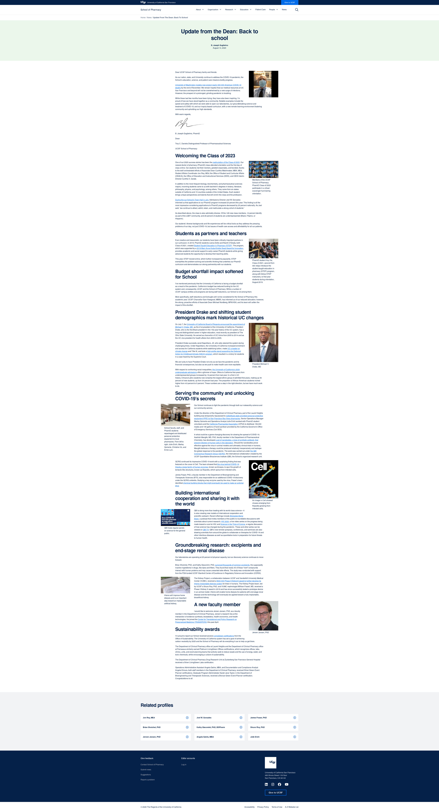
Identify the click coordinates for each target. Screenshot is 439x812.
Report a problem (148, 779)
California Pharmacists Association (224, 424)
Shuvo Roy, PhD (257, 727)
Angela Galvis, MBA (205, 736)
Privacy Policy (263, 807)
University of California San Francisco (161, 3)
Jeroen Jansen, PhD (152, 736)
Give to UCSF (291, 3)
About (198, 9)
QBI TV (206, 529)
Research (229, 9)
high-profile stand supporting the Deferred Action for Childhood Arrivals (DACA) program (208, 352)
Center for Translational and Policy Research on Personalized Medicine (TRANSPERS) (206, 620)
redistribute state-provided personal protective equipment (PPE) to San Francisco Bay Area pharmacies (228, 417)
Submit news (146, 769)
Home (143, 17)
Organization (213, 9)
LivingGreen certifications (223, 635)
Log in (183, 764)
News (284, 9)
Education (244, 9)
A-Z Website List (291, 807)
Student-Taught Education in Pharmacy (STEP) (213, 245)
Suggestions (146, 774)
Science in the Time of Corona (233, 524)
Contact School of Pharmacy (152, 764)
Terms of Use (277, 807)
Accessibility (249, 807)
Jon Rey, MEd (149, 717)
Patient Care (260, 9)
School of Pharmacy (151, 9)
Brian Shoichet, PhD (152, 727)
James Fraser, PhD (258, 717)
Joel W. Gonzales (204, 717)
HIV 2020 (225, 521)
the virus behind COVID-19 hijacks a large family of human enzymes (207, 465)
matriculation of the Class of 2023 (226, 162)
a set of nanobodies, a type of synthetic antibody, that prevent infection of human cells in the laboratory (226, 441)
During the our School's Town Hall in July (192, 199)
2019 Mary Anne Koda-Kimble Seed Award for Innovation (220, 248)
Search (297, 10)
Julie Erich (255, 736)
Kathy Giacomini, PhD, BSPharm (211, 727)
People (272, 9)
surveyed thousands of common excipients (232, 565)
